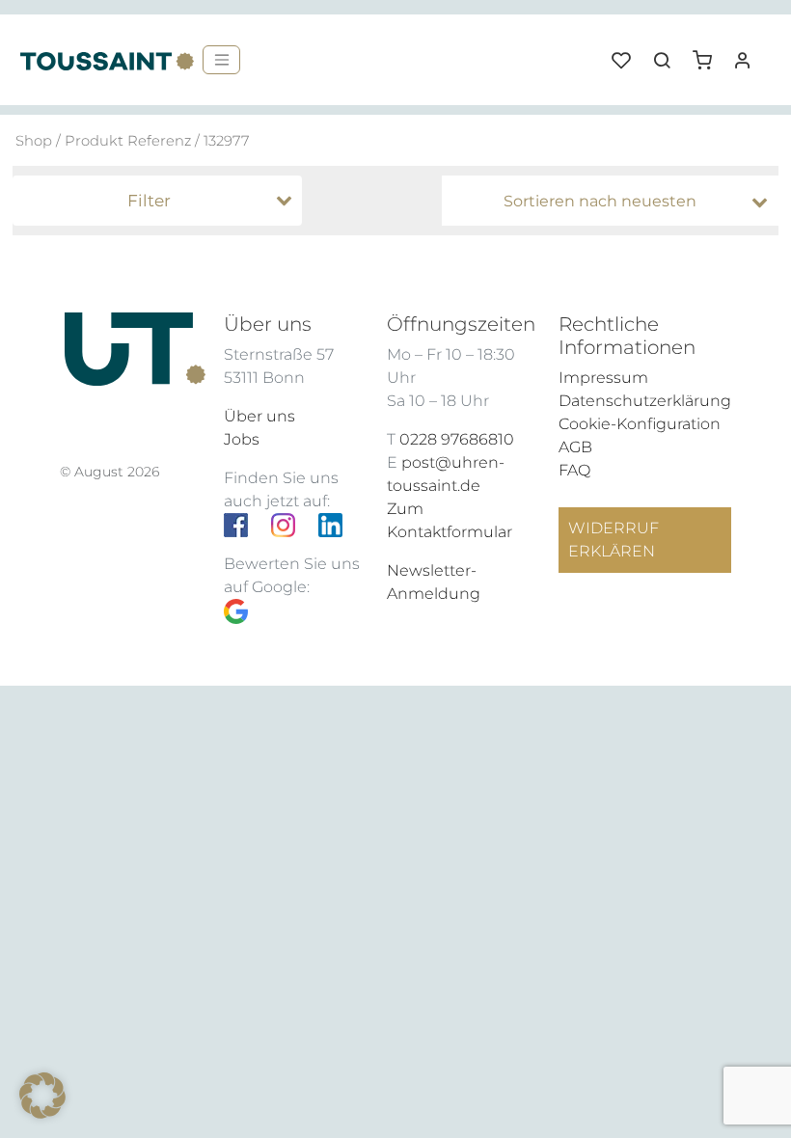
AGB (575, 447)
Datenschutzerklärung (645, 401)
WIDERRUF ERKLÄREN (613, 539)
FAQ (574, 470)
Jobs (241, 439)
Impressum (603, 377)
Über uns (259, 416)
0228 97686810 (456, 439)
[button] (709, 53)
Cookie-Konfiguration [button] (640, 424)
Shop (33, 140)
